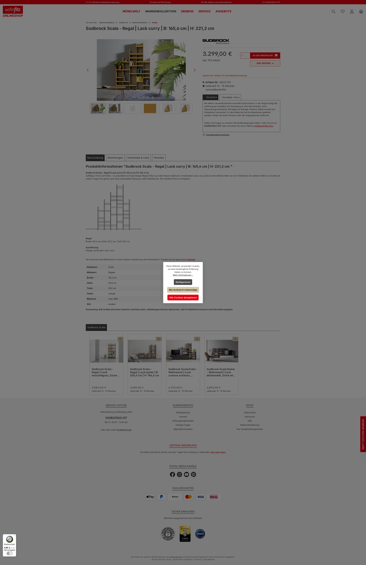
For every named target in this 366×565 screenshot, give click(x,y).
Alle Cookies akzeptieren (183, 297)
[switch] (9, 553)
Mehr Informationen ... (183, 275)
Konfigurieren (183, 282)
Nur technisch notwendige (183, 289)
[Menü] (14, 536)
